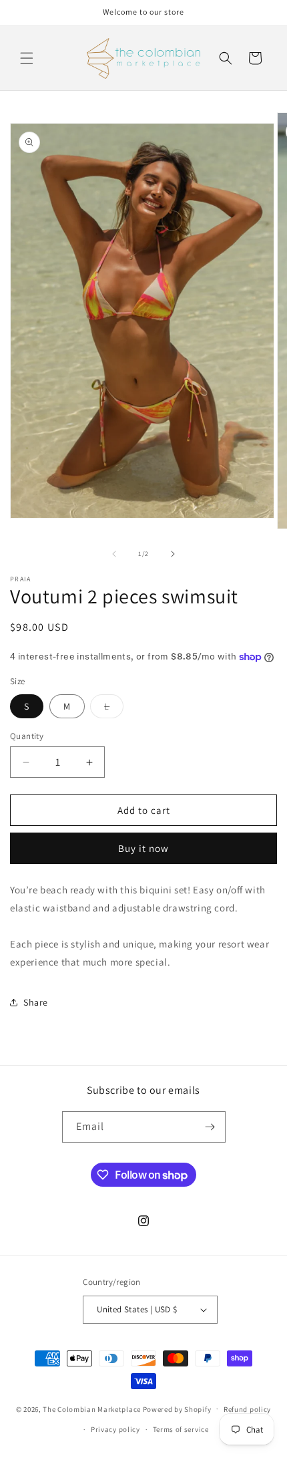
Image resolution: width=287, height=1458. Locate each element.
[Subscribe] (210, 1127)
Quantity (26, 736)
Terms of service (181, 1429)
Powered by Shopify (177, 1408)
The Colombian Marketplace (92, 1408)
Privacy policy (115, 1429)
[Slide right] (173, 554)
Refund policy (247, 1409)
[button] (26, 58)
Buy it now (143, 848)
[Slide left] (114, 554)
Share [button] (35, 1002)
